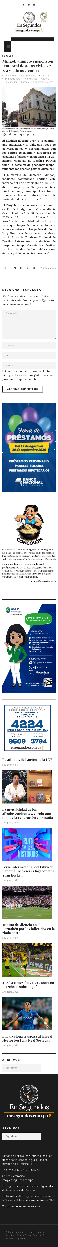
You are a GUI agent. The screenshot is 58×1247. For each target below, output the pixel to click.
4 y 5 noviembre (12, 79)
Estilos (46, 1235)
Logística (20, 1238)
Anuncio (45, 79)
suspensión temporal (43, 82)
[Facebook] (24, 4)
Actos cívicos (30, 79)
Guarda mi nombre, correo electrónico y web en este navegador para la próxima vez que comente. (27, 375)
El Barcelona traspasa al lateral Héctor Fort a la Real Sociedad (27, 1038)
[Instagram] (34, 4)
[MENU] (7, 46)
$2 (42, 75)
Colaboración (9, 75)
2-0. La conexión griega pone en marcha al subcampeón (28, 984)
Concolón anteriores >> (43, 581)
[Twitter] (28, 4)
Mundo (41, 1232)
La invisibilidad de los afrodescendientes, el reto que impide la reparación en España (27, 813)
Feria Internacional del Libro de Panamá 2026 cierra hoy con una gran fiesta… (28, 871)
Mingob (25, 82)
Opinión (37, 1235)
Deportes (9, 1235)
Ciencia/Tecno (24, 1235)
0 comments (49, 268)
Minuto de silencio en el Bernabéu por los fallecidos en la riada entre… (28, 928)
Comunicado (11, 82)
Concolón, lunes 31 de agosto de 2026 (23, 564)
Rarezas (9, 1238)
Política (9, 1232)
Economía (20, 1232)
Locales (7, 56)
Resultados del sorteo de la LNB (27, 759)
